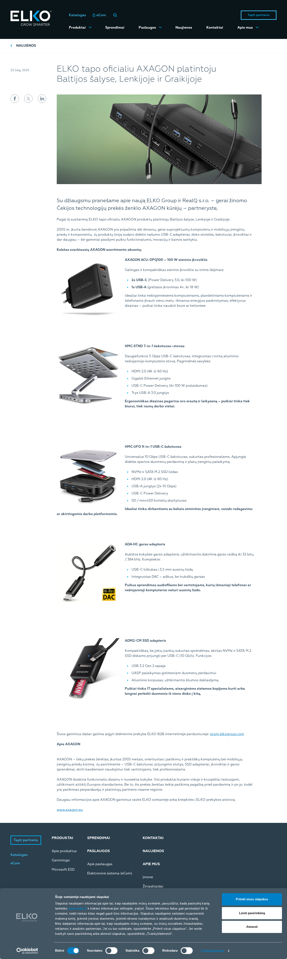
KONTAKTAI (153, 838)
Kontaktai (214, 27)
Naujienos (183, 27)
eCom (101, 15)
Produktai (77, 27)
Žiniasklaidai (153, 886)
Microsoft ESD (63, 869)
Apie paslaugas (99, 864)
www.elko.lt (77, 908)
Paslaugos (147, 27)
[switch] (111, 950)
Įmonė (148, 877)
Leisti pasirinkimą (252, 913)
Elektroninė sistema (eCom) (109, 873)
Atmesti (252, 926)
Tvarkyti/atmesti (212, 950)
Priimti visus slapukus (252, 899)
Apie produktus (64, 851)
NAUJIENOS (153, 851)
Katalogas (77, 15)
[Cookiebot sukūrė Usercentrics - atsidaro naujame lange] (27, 951)
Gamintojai (61, 860)
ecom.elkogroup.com (227, 734)
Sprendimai (114, 27)
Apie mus (245, 27)
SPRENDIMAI (98, 838)
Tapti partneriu (259, 15)
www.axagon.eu (70, 810)
